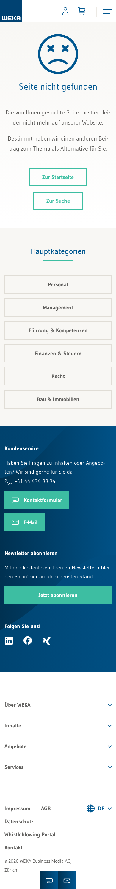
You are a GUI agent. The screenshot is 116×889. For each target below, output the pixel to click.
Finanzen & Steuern (58, 353)
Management (58, 307)
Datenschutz (19, 821)
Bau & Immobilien (58, 399)
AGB (46, 808)
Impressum (17, 808)
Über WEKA (17, 705)
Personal (58, 284)
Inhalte (12, 725)
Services (13, 767)
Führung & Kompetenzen (58, 330)
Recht (58, 376)
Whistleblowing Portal (29, 834)
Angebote (15, 746)
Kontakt (13, 847)
